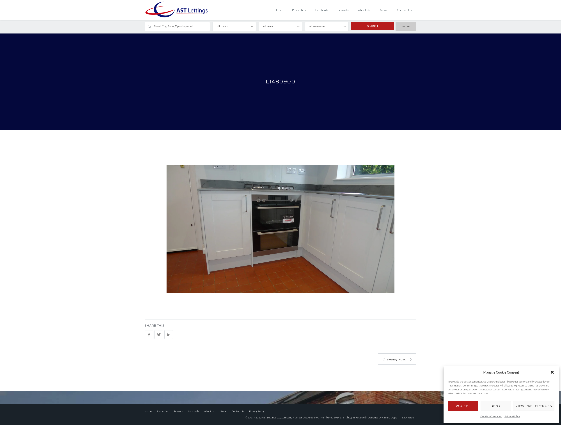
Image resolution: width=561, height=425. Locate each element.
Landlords (321, 10)
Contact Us (404, 10)
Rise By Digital (390, 417)
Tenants (343, 10)
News (383, 10)
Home (278, 10)
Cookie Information (491, 416)
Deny (496, 406)
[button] (552, 372)
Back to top (408, 417)
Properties (299, 10)
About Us (364, 10)
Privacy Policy (512, 416)
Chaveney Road (394, 359)
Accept (463, 406)
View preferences (533, 406)
